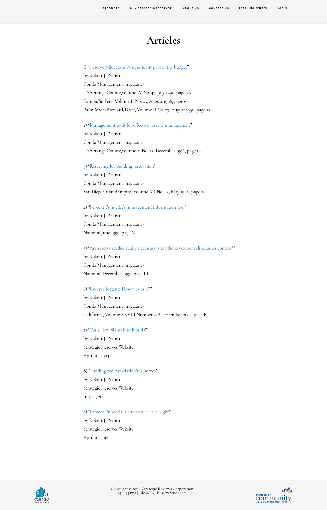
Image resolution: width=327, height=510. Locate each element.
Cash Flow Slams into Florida (117, 330)
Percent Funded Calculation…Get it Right (129, 412)
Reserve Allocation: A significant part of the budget (138, 67)
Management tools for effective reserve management (140, 125)
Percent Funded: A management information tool (137, 207)
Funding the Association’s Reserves (123, 371)
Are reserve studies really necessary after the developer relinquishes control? (161, 248)
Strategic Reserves (29, 11)
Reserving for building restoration (122, 166)
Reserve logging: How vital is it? (120, 289)
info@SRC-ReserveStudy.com (163, 492)
